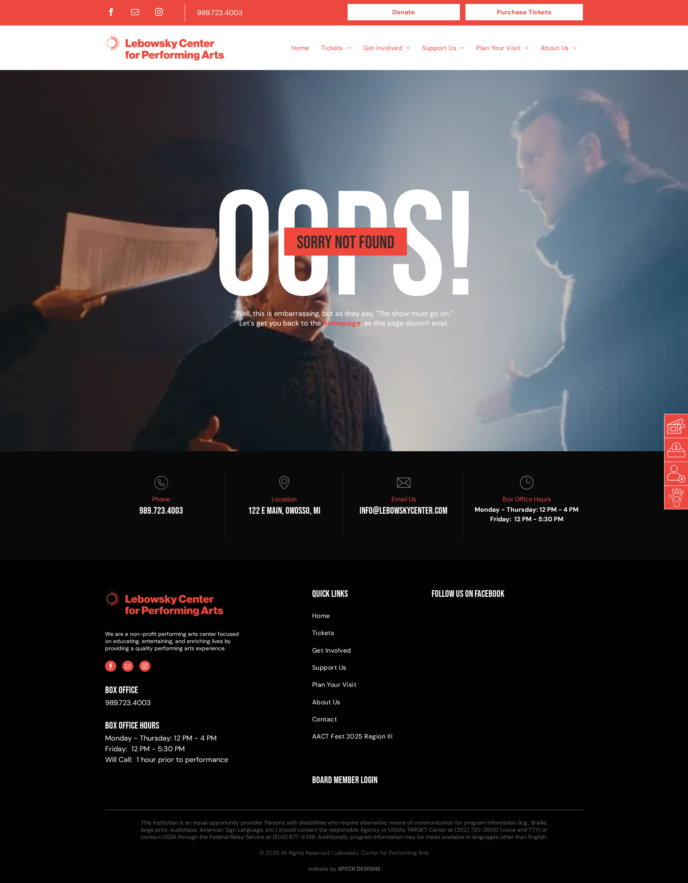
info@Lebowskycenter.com (404, 511)
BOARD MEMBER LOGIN (344, 780)
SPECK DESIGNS (359, 868)
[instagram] (159, 13)
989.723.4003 (220, 13)
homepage (342, 323)
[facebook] (111, 13)
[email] (135, 13)
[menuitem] (300, 47)
